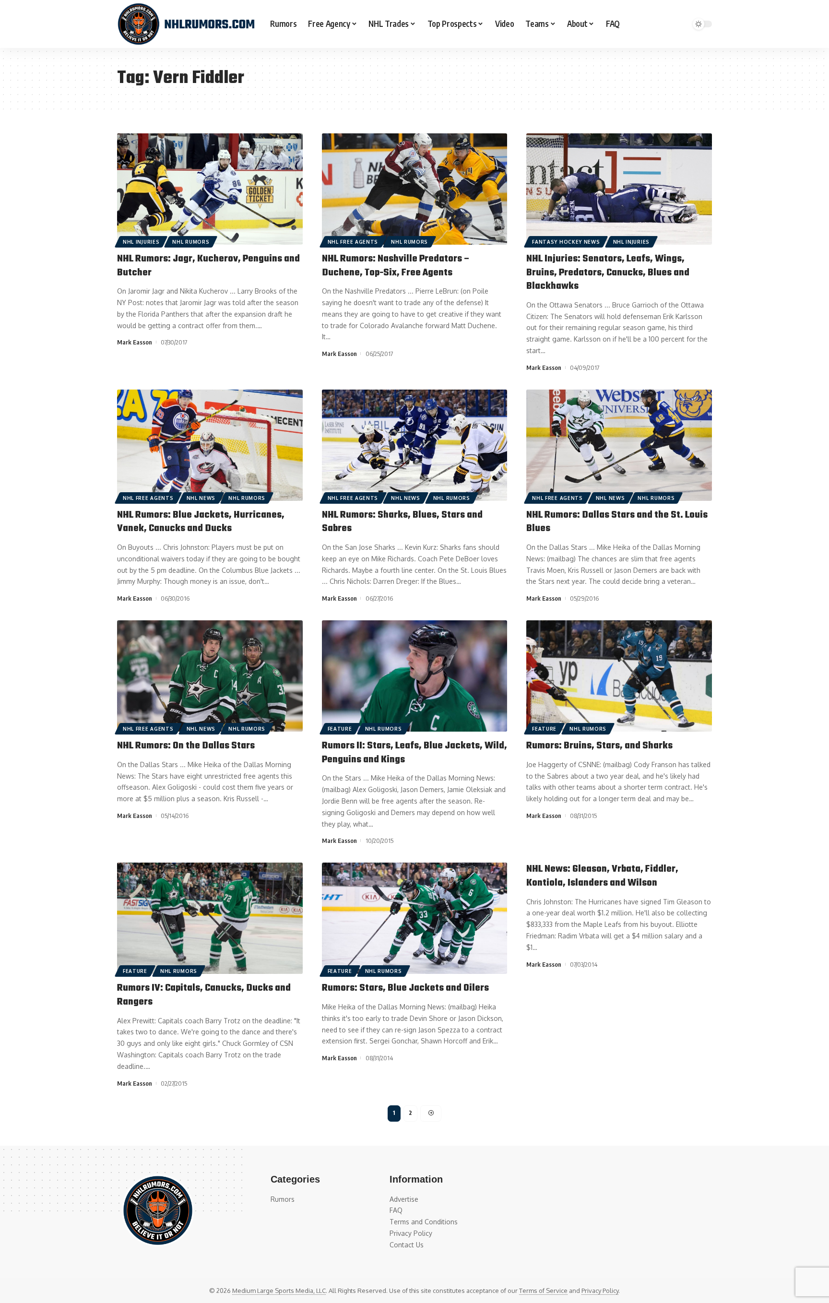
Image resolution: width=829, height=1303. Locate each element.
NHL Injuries (141, 242)
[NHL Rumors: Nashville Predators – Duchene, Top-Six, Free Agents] (415, 189)
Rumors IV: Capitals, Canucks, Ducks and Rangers (204, 995)
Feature (340, 729)
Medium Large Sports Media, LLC (279, 1290)
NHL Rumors (190, 242)
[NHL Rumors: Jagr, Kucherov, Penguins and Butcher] (210, 189)
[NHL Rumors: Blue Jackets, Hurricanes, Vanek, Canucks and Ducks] (210, 445)
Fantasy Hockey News (566, 242)
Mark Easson (134, 342)
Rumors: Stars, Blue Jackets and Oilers (405, 988)
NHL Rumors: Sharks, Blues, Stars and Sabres (402, 522)
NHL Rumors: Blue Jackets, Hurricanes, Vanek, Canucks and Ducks (200, 522)
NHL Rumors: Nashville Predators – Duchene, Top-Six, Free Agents (396, 265)
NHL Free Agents (353, 242)
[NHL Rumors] (186, 24)
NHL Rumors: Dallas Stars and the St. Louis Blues (617, 522)
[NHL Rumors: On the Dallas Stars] (210, 676)
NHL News (201, 498)
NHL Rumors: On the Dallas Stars (186, 745)
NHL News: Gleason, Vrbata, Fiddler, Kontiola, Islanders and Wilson (602, 876)
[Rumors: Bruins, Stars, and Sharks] (619, 676)
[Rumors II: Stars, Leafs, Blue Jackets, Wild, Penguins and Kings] (415, 676)
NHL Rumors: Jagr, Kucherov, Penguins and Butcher (208, 265)
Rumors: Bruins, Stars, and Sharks (599, 745)
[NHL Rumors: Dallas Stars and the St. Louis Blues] (619, 445)
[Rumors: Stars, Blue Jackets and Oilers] (415, 918)
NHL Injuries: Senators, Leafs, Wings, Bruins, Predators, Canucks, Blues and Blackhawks (607, 272)
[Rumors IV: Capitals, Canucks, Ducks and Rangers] (210, 918)
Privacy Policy (599, 1290)
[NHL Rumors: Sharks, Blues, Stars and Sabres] (415, 445)
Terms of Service (543, 1290)
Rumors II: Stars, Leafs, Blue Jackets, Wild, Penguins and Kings (414, 752)
